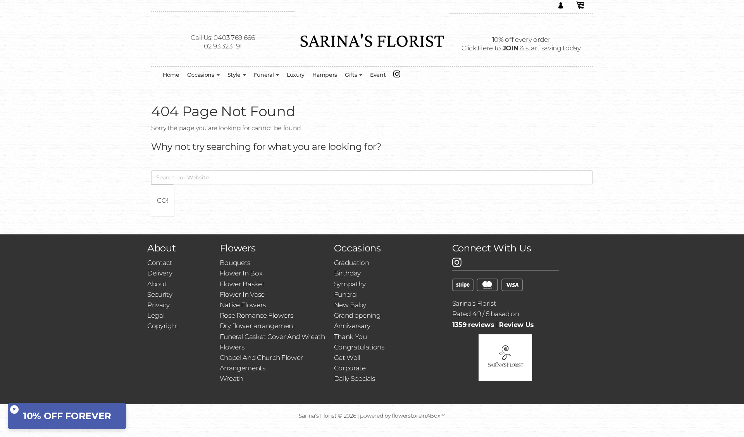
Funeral (346, 294)
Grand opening (357, 315)
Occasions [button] (201, 74)
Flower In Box (241, 273)
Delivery (159, 273)
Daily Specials (354, 378)
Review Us (516, 325)
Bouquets (235, 263)
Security (159, 294)
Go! (162, 200)
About (157, 284)
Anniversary (352, 326)
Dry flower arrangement (258, 326)
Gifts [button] (351, 74)
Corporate (350, 368)
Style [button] (234, 74)
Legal (155, 315)
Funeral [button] (264, 74)
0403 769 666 (234, 37)
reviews (473, 325)
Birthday (347, 273)
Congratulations (359, 347)
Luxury (296, 74)
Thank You (350, 337)
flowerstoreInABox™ (418, 415)
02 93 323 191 (223, 46)
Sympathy (350, 284)
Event (378, 74)
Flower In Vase (242, 294)
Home (171, 74)
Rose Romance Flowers (256, 315)
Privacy (158, 305)
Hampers (324, 74)
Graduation (351, 263)
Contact (159, 263)
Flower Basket (242, 284)
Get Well (347, 357)
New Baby (350, 305)
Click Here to (490, 48)
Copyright (163, 326)
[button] (580, 6)
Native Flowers (243, 305)
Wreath (231, 378)
